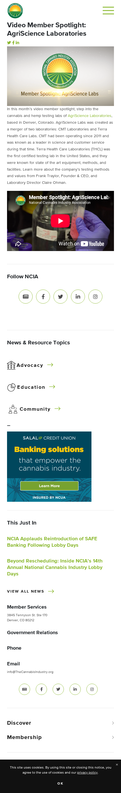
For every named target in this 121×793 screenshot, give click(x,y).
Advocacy (30, 365)
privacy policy (87, 772)
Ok (60, 783)
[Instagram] (95, 296)
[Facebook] (13, 43)
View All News (25, 591)
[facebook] (41, 689)
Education (31, 387)
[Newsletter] (26, 296)
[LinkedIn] (17, 43)
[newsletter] (24, 689)
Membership (24, 737)
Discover (19, 723)
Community (35, 409)
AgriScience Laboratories (89, 116)
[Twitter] (9, 43)
